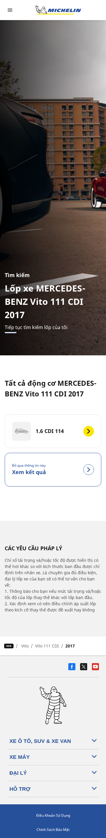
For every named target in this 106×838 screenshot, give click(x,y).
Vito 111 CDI (47, 646)
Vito (25, 646)
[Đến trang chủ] (58, 10)
